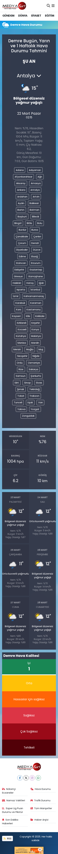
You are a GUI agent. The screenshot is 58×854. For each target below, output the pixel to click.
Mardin (35, 342)
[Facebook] (20, 778)
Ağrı (40, 176)
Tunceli (18, 402)
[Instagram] (32, 778)
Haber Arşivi (41, 819)
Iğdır (41, 283)
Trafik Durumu (42, 800)
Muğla (29, 349)
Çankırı (37, 236)
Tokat (20, 395)
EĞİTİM (49, 15)
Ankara (21, 190)
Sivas (39, 382)
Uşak (30, 402)
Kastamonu (34, 309)
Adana (20, 170)
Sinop (27, 382)
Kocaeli (22, 329)
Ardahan (22, 196)
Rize (21, 369)
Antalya (35, 190)
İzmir (16, 296)
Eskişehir (19, 269)
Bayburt (22, 216)
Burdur (22, 229)
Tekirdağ (34, 389)
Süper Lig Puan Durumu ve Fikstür (12, 810)
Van (40, 402)
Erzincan (21, 263)
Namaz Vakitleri (15, 800)
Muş (41, 349)
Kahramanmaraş (34, 296)
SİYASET (36, 15)
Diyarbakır (22, 249)
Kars (18, 309)
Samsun (20, 376)
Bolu (39, 223)
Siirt (17, 382)
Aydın (21, 203)
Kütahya (21, 336)
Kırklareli (21, 322)
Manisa (22, 342)
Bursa (34, 229)
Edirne (22, 256)
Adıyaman (35, 170)
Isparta (21, 289)
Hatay (30, 283)
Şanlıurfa (36, 376)
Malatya (36, 336)
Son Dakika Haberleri (10, 821)
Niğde (36, 356)
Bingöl (17, 223)
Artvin (36, 196)
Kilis (28, 316)
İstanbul (35, 289)
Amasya (36, 183)
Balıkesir (34, 203)
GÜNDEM (8, 15)
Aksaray (20, 183)
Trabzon (34, 395)
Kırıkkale (39, 316)
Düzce (36, 249)
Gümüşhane (35, 276)
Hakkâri (17, 283)
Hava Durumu (43, 789)
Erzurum (35, 263)
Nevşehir (22, 356)
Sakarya (33, 369)
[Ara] (48, 6)
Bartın (20, 209)
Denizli (35, 243)
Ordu (20, 362)
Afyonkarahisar (23, 176)
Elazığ (34, 256)
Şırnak (20, 389)
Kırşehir (35, 322)
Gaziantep (35, 269)
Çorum (22, 243)
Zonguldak (28, 415)
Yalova (21, 409)
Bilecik (35, 216)
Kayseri (16, 316)
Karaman (35, 303)
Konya (35, 329)
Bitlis (29, 223)
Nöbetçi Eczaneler (9, 790)
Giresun (18, 276)
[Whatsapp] (38, 778)
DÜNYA (22, 15)
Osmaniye (34, 362)
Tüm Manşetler (43, 808)
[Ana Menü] (53, 6)
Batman (34, 209)
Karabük (20, 303)
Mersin (17, 349)
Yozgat (35, 409)
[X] (26, 778)
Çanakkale (22, 236)
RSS (8, 838)
